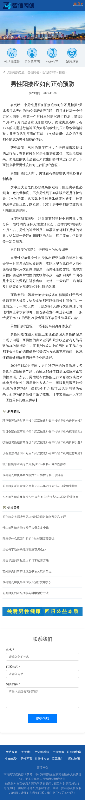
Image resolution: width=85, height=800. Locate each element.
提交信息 (42, 718)
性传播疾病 (42, 758)
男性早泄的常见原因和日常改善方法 (25, 560)
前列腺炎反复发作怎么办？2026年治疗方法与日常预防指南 (40, 486)
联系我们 (58, 758)
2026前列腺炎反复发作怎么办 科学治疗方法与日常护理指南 (40, 497)
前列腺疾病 (32, 61)
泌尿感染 (72, 61)
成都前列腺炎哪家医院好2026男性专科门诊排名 (32, 475)
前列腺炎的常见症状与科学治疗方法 (25, 593)
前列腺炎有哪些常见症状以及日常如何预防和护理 (34, 517)
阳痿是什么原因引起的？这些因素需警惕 (28, 538)
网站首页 (11, 751)
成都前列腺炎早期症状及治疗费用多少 (27, 582)
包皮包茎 (52, 61)
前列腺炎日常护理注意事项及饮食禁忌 (27, 571)
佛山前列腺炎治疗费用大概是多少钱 (25, 527)
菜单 (80, 3)
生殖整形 (58, 751)
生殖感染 (11, 758)
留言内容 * (13, 684)
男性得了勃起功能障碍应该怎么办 (24, 549)
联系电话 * (13, 667)
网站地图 (74, 758)
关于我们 (27, 751)
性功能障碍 (12, 61)
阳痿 (62, 72)
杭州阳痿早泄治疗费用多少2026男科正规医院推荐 (34, 464)
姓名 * (10, 649)
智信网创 (33, 72)
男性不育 (26, 758)
